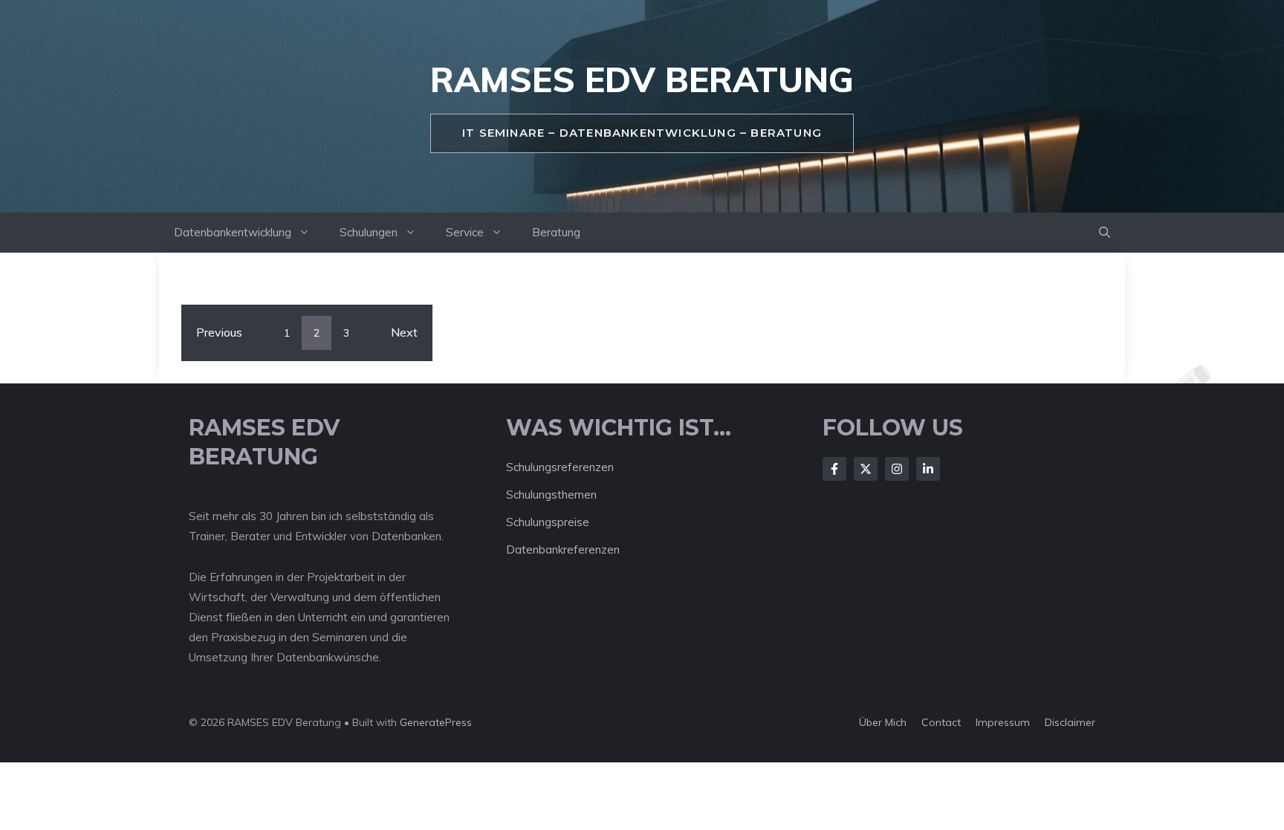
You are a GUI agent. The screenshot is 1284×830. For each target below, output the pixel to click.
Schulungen (369, 232)
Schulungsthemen (551, 494)
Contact (941, 722)
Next (404, 332)
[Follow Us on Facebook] (834, 469)
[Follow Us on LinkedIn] (928, 469)
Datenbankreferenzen (563, 549)
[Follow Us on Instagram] (897, 469)
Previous (219, 332)
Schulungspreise (547, 522)
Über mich (883, 722)
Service (465, 232)
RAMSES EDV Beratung (642, 79)
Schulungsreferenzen (560, 467)
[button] (1104, 233)
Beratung (556, 232)
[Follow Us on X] (866, 469)
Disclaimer (1070, 722)
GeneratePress (436, 722)
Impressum (1003, 722)
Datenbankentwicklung (232, 232)
